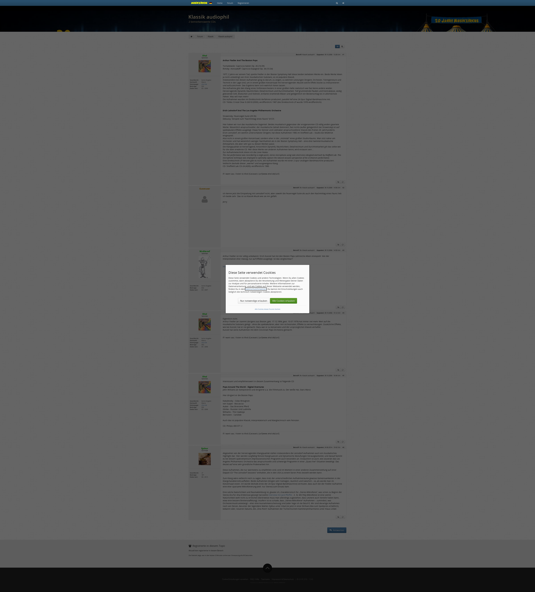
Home (219, 3)
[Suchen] (337, 3)
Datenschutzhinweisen (256, 289)
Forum (230, 3)
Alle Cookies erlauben (283, 300)
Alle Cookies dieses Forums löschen (267, 309)
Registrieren (243, 3)
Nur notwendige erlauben (253, 300)
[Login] (343, 3)
